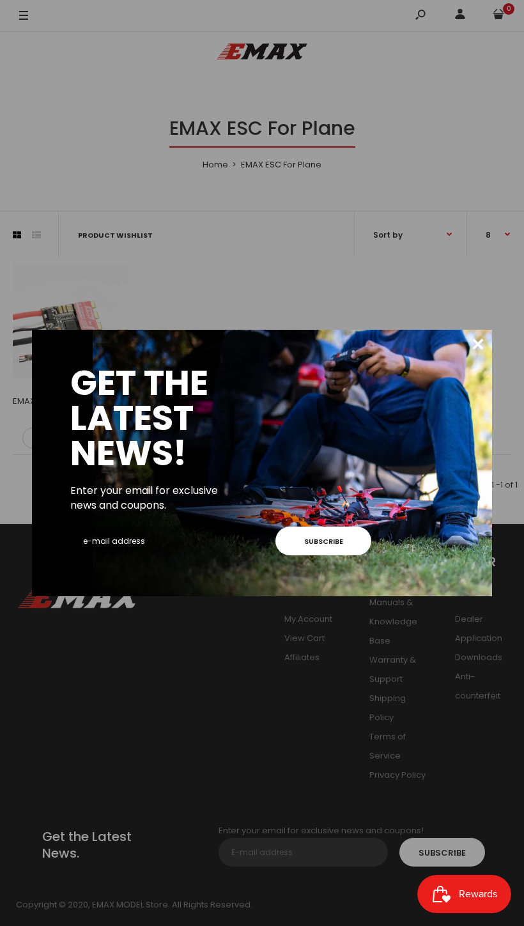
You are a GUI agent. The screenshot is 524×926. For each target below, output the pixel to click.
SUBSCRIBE (323, 541)
